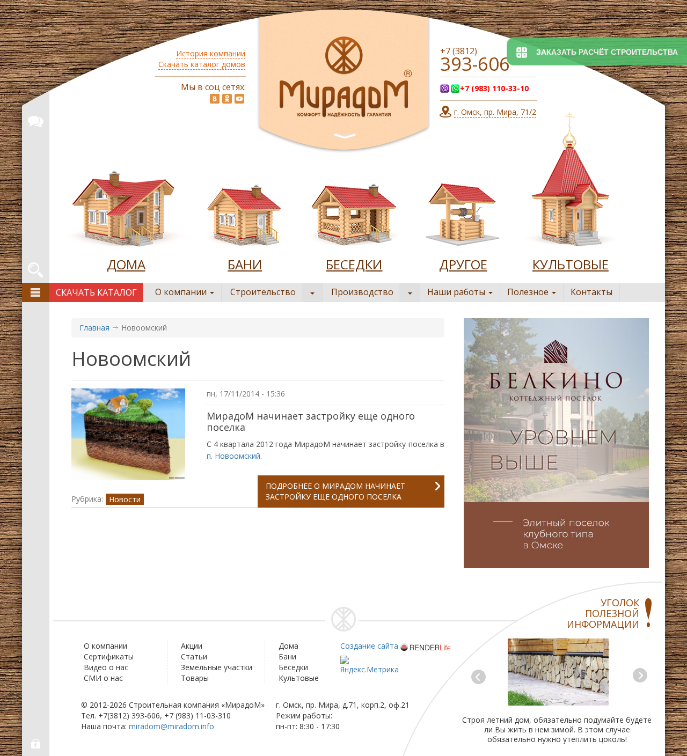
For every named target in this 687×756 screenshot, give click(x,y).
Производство (362, 292)
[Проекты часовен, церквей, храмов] (570, 182)
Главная (94, 327)
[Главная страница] (344, 81)
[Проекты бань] (245, 211)
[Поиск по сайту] (35, 268)
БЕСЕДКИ (354, 264)
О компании (182, 292)
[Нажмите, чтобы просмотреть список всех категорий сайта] (35, 292)
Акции (191, 646)
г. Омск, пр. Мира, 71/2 (495, 112)
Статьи (194, 656)
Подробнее (335, 491)
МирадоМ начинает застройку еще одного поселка (311, 421)
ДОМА (126, 264)
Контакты (591, 292)
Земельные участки (216, 667)
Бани (287, 656)
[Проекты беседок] (354, 211)
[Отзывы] (35, 119)
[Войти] (36, 744)
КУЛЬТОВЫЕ (570, 264)
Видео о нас (106, 667)
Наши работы (457, 292)
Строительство (263, 292)
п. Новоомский (233, 456)
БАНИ (245, 264)
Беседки (293, 667)
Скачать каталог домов (201, 64)
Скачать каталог (96, 292)
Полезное (529, 292)
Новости (125, 499)
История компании (210, 53)
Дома (288, 646)
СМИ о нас (103, 678)
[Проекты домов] (126, 211)
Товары (195, 678)
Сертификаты (109, 656)
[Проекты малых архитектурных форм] (463, 211)
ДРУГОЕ (463, 264)
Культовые (299, 678)
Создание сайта (369, 646)
